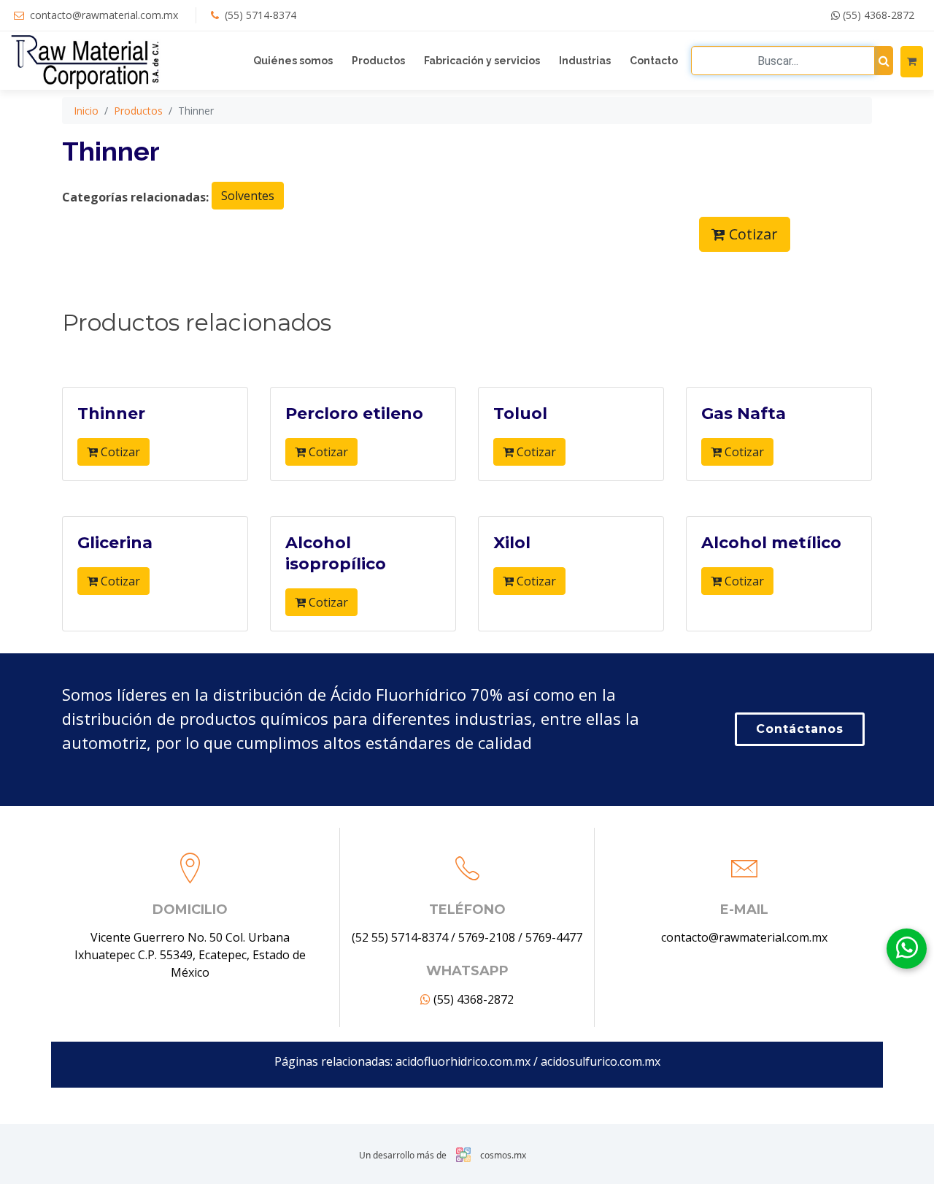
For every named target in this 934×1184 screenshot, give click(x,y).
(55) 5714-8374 (260, 15)
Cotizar (751, 234)
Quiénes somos (293, 60)
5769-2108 (486, 937)
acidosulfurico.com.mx (600, 1061)
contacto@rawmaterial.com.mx (104, 15)
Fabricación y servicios (482, 60)
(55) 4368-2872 (877, 15)
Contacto (654, 60)
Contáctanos (800, 729)
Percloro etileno (354, 413)
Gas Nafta (743, 413)
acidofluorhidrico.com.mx (462, 1061)
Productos (378, 60)
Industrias (585, 60)
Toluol (520, 413)
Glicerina (115, 543)
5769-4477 (553, 937)
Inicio (86, 111)
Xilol (511, 543)
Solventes (247, 196)
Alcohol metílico (771, 543)
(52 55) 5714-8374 (400, 937)
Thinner (111, 413)
